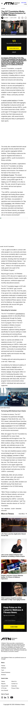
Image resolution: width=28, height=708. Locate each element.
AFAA (9, 372)
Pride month (4, 510)
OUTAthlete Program (7, 175)
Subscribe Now (14, 48)
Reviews (3, 674)
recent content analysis (10, 100)
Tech (2, 670)
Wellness (3, 668)
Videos (3, 681)
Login (25, 4)
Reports (3, 683)
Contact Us (14, 683)
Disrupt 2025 (4, 686)
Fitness (3, 8)
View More (22, 513)
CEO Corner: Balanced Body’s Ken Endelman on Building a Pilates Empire (13, 555)
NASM (14, 367)
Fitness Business (5, 672)
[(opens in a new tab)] (2, 698)
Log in (14, 52)
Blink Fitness (7, 508)
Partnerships (18, 508)
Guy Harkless (8, 455)
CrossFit (13, 508)
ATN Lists (3, 688)
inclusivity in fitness (7, 73)
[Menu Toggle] (2, 3)
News (3, 662)
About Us (14, 681)
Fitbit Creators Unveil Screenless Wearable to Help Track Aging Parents (13, 598)
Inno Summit (4, 690)
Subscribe (23, 2)
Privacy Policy (15, 688)
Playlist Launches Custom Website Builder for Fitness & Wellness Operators (12, 577)
